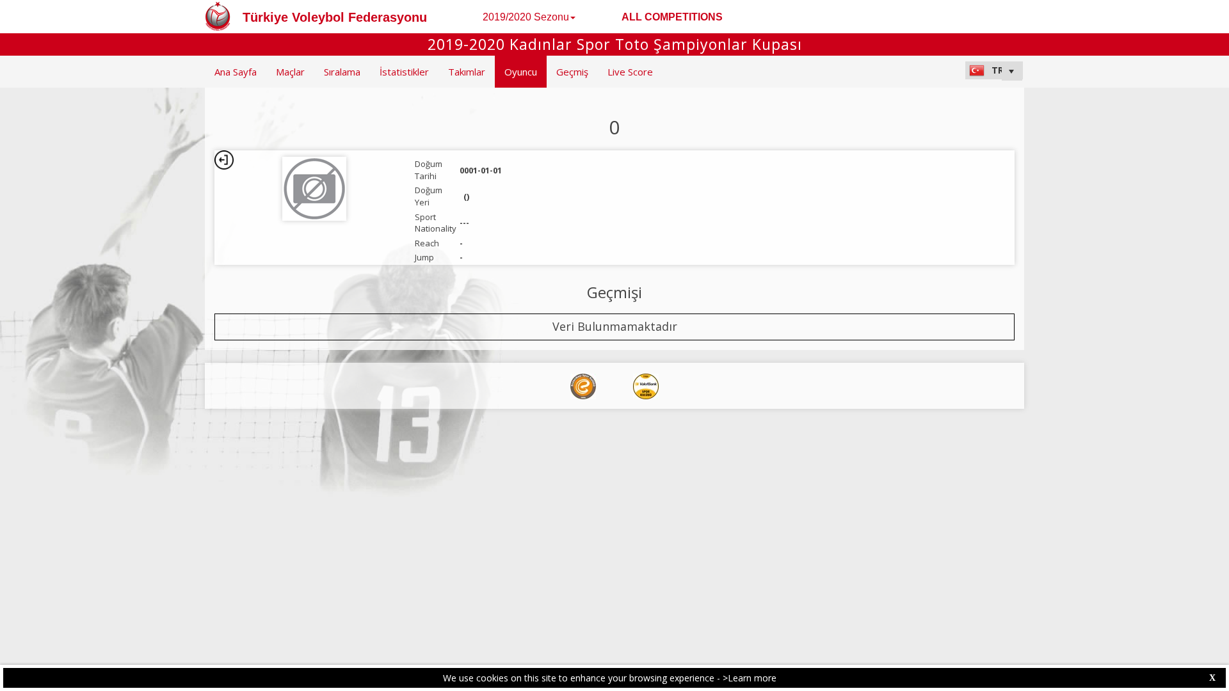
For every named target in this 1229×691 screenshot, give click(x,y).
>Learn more (749, 678)
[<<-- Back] (224, 160)
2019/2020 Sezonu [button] (526, 17)
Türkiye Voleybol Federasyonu (335, 17)
